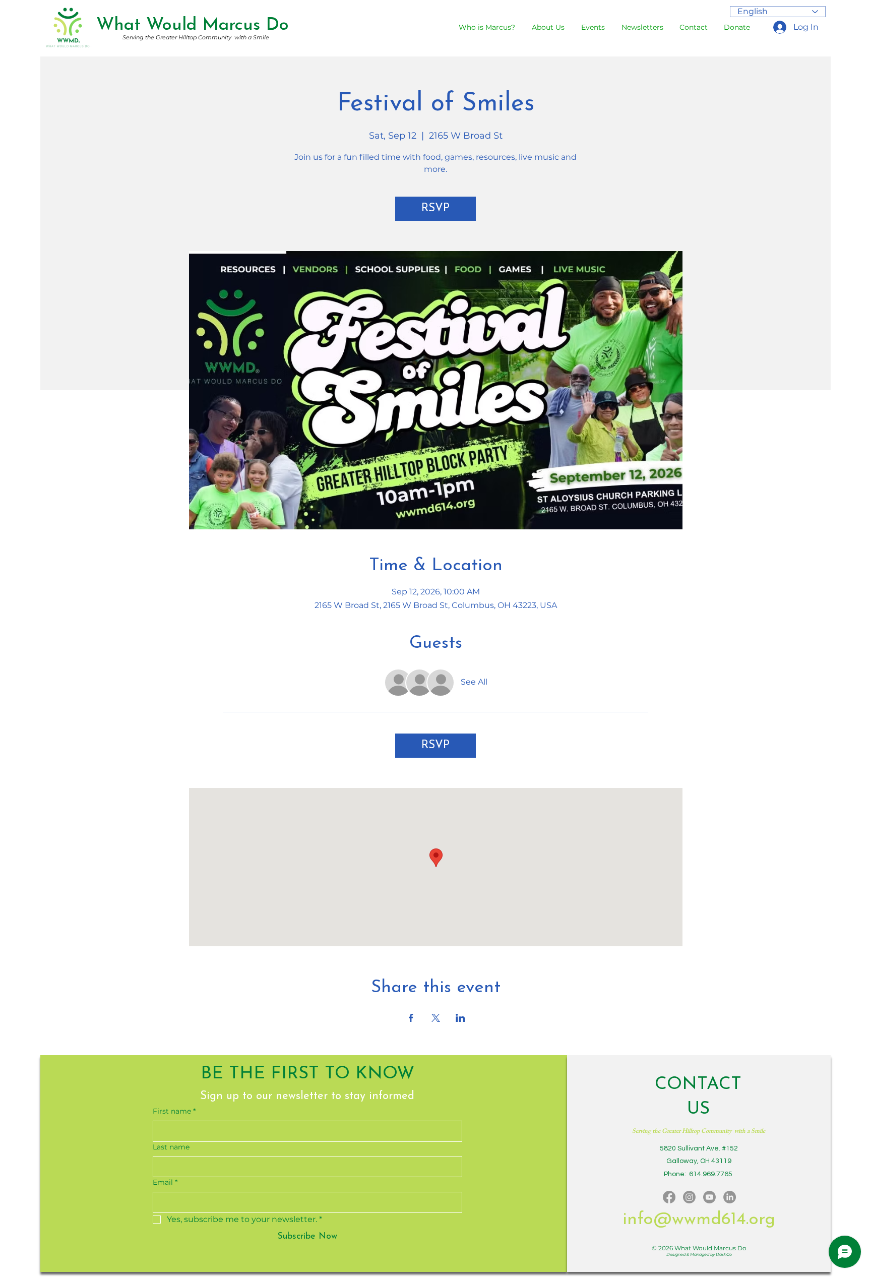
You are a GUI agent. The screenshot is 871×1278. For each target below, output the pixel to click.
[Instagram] (689, 1197)
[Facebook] (669, 1197)
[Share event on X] (436, 1018)
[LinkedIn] (729, 1197)
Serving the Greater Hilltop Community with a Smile (195, 37)
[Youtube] (709, 1197)
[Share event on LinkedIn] (460, 1018)
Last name (171, 1146)
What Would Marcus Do (192, 25)
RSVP (435, 208)
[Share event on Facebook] (411, 1018)
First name (174, 1111)
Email (165, 1182)
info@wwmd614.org (699, 1220)
